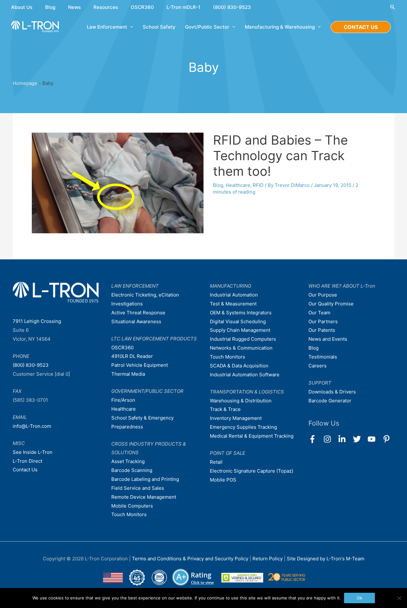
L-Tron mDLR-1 (183, 7)
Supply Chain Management (240, 330)
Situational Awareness (136, 321)
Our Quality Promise (331, 304)
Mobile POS (223, 480)
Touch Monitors (129, 514)
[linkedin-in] (345, 439)
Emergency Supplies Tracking (243, 427)
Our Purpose (322, 295)
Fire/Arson (123, 400)
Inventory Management (236, 418)
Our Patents (321, 330)
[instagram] (330, 439)
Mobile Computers (132, 506)
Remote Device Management (143, 497)
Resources (105, 7)
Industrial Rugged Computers (243, 339)
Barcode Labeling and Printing (145, 479)
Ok (359, 597)
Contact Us (25, 470)
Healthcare (238, 185)
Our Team (319, 313)
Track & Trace (225, 409)
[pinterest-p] (388, 439)
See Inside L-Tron (32, 452)
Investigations (127, 304)
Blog (50, 7)
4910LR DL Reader (132, 356)
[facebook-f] (315, 439)
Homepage (25, 83)
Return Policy (268, 559)
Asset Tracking (128, 461)
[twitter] (360, 439)
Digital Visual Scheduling (238, 321)
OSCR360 (142, 7)
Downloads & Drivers (332, 392)
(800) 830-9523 (232, 7)
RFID (258, 185)
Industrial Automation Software (244, 375)
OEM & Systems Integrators (241, 313)
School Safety (159, 27)
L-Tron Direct (27, 461)
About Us (21, 7)
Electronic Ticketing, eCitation (145, 295)
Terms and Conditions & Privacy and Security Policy (190, 559)
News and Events (327, 339)
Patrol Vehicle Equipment (139, 365)
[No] (399, 598)
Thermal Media (128, 374)
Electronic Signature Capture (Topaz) (251, 471)
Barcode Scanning (131, 470)
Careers (317, 366)
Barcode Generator (329, 401)
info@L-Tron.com (32, 426)
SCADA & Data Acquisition (239, 366)
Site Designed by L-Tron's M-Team (325, 559)
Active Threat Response (138, 313)
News (74, 7)
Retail (216, 462)
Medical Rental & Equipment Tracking (251, 436)
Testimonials (322, 357)
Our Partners (323, 321)
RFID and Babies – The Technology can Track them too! (280, 155)
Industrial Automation (234, 295)
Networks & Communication (241, 348)
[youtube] (374, 439)
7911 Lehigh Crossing (37, 321)
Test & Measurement (233, 304)
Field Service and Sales (137, 488)
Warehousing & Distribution (241, 401)
